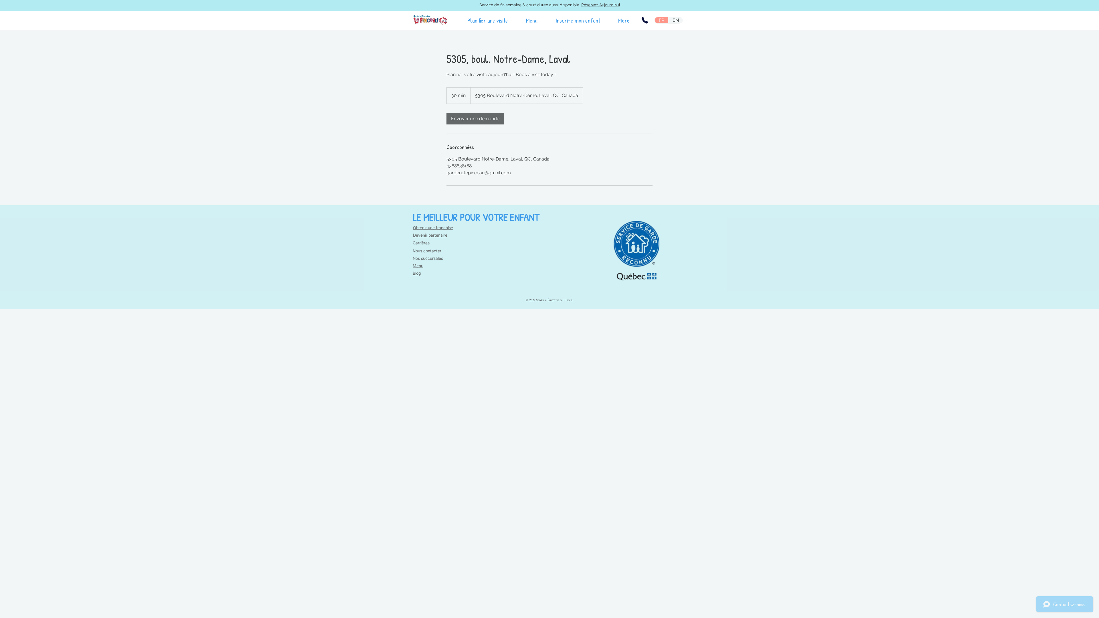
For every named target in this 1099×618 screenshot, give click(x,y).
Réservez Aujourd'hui (600, 5)
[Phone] (645, 20)
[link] (475, 118)
